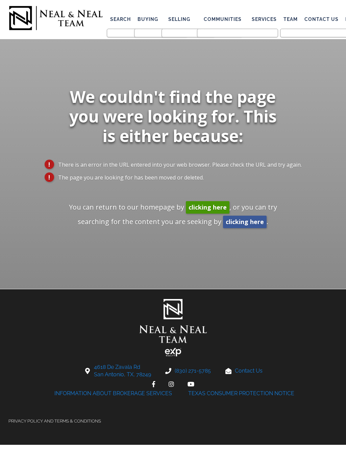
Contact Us (321, 19)
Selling (179, 19)
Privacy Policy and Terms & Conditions (54, 421)
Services (264, 19)
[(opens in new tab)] (153, 384)
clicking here (208, 207)
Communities (223, 19)
